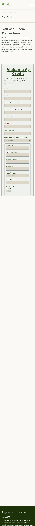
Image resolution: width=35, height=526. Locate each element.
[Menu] (31, 4)
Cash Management (10, 13)
